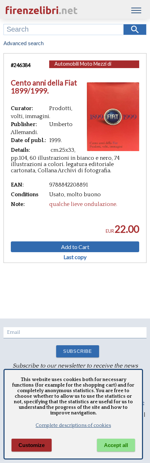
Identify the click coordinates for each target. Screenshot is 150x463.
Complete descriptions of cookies (73, 425)
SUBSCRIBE (77, 351)
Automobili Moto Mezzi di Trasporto (82, 67)
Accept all (116, 445)
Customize (31, 445)
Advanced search (23, 43)
